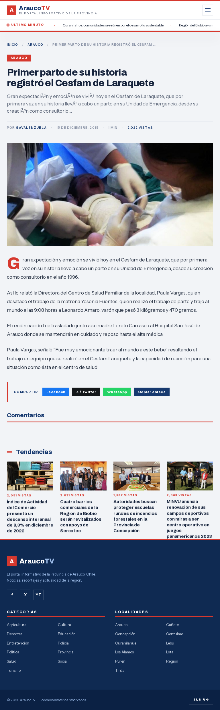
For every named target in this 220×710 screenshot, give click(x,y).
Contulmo (174, 634)
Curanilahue (125, 643)
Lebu (170, 643)
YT (38, 594)
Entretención (18, 643)
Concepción (125, 634)
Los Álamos (124, 652)
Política (13, 652)
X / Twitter (86, 392)
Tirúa (119, 670)
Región (172, 661)
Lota (169, 652)
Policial (64, 643)
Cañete (172, 624)
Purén (120, 661)
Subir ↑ (201, 700)
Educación (67, 634)
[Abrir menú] (207, 10)
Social (63, 661)
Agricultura (16, 624)
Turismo (14, 670)
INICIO (12, 45)
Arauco (19, 58)
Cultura (64, 624)
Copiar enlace (152, 392)
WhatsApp (117, 392)
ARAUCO (35, 45)
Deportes (14, 634)
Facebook (55, 392)
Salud (11, 661)
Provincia (66, 652)
